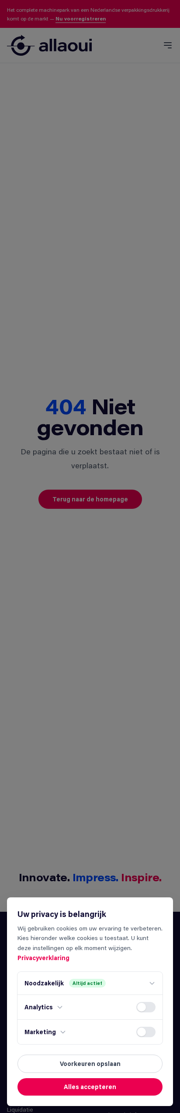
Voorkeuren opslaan (90, 1063)
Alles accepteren (90, 1087)
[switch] (146, 1007)
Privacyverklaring (43, 958)
